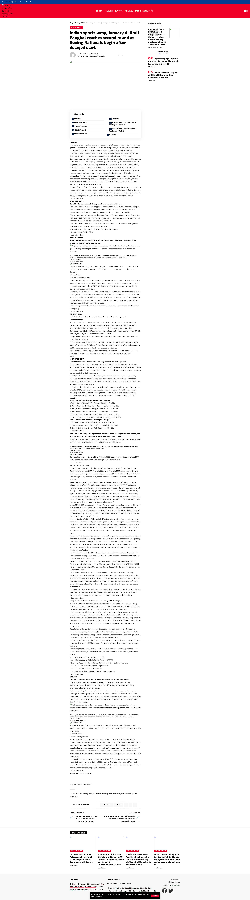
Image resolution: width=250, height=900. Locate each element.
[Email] (131, 55)
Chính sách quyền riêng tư (134, 894)
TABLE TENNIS (80, 126)
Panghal (120, 794)
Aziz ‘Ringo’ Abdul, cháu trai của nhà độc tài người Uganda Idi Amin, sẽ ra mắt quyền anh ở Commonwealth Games (111, 859)
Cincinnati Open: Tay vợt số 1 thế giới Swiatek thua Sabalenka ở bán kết (163, 75)
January (105, 794)
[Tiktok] (247, 2)
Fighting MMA (82, 53)
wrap (76, 796)
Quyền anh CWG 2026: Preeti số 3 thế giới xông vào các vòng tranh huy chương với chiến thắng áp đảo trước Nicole (138, 859)
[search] (241, 11)
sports (134, 794)
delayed (92, 794)
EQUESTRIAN (80, 130)
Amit (80, 794)
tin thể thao (90, 887)
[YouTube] (245, 2)
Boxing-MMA (76, 27)
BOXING (77, 119)
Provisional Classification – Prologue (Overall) (122, 124)
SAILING (112, 135)
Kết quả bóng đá (93, 884)
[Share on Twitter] (128, 55)
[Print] (137, 55)
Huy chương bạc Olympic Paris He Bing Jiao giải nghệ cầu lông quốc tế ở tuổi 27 (163, 61)
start (72, 796)
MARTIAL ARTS (80, 122)
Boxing (85, 794)
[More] (140, 55)
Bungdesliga (114, 891)
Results (115, 119)
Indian (98, 794)
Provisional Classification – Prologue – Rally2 (122, 130)
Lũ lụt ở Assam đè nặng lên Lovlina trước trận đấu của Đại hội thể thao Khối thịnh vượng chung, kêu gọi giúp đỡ (167, 859)
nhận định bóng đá (78, 890)
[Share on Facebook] (125, 55)
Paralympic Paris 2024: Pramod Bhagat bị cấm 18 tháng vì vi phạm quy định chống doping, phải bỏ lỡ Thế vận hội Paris (157, 37)
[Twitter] (242, 2)
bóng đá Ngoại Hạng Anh (128, 888)
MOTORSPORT (80, 134)
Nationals (113, 794)
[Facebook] (240, 2)
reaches (128, 794)
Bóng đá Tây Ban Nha (130, 891)
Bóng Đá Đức (145, 888)
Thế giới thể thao (156, 47)
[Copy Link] (134, 55)
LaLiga (144, 891)
